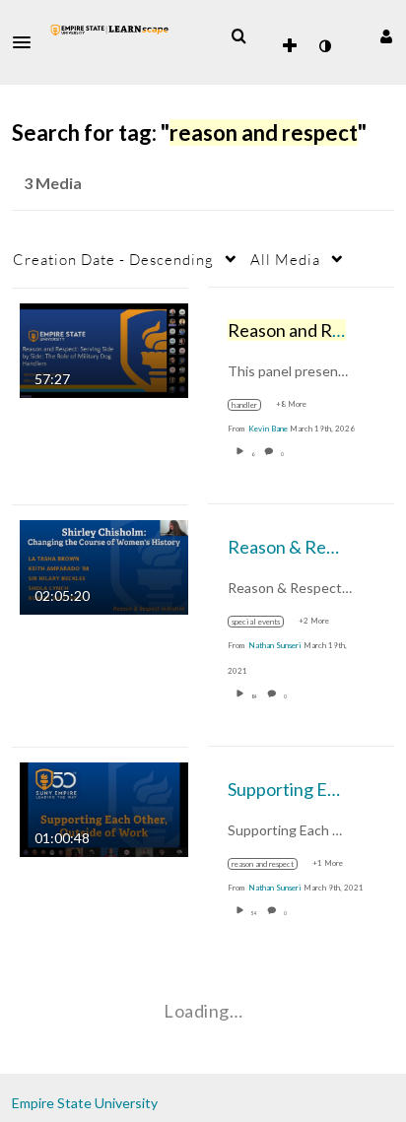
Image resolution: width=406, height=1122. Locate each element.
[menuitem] (238, 36)
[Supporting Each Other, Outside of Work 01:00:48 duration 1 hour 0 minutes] (104, 807)
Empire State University (85, 1102)
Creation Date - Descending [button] (113, 259)
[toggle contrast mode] (324, 46)
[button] (27, 42)
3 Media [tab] (53, 182)
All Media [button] (285, 259)
